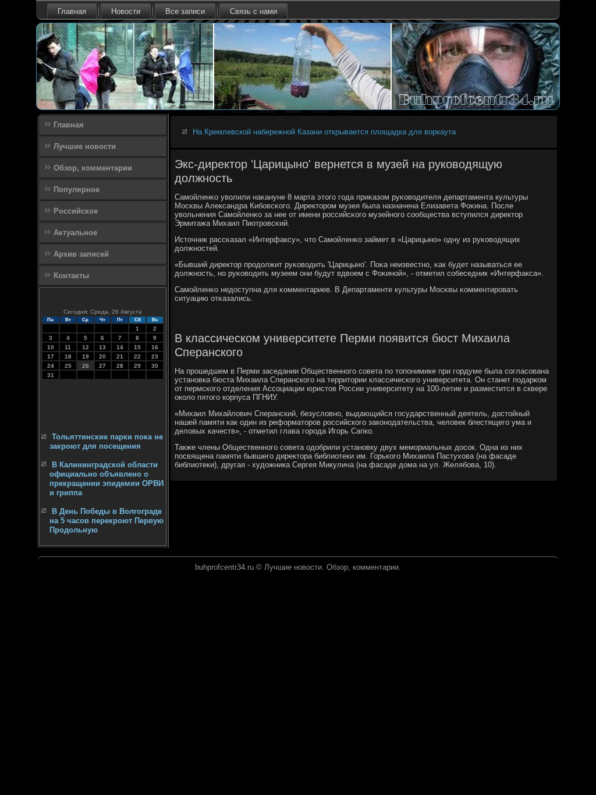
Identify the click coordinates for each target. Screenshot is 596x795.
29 (137, 366)
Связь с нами (253, 11)
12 (85, 347)
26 (85, 366)
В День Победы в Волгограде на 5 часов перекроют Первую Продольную (106, 521)
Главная (72, 11)
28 (119, 366)
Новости (125, 11)
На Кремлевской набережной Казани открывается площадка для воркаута (324, 131)
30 (154, 366)
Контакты (71, 275)
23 (154, 356)
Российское (76, 211)
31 (50, 375)
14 (119, 347)
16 (154, 347)
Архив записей (81, 254)
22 (137, 356)
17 (50, 356)
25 (68, 366)
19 (85, 356)
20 (102, 356)
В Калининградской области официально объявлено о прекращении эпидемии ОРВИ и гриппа (106, 479)
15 (137, 347)
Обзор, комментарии (93, 168)
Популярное (77, 189)
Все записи (185, 11)
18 (68, 356)
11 (68, 347)
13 (102, 347)
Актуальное (75, 232)
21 (119, 356)
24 (50, 366)
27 (102, 366)
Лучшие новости (85, 146)
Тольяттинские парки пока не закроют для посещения (106, 441)
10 (50, 347)
